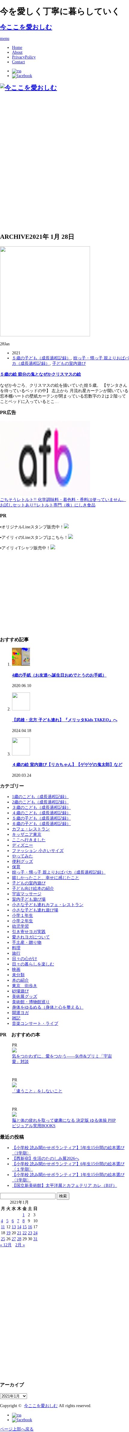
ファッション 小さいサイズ (38, 850)
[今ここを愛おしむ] (28, 87)
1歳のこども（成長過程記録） (40, 796)
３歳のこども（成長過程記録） (41, 807)
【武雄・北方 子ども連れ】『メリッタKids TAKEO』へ (64, 720)
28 (19, 1239)
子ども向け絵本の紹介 (33, 888)
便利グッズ (22, 861)
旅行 (16, 953)
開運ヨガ (20, 1012)
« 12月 (6, 1245)
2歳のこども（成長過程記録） (40, 802)
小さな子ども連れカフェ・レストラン (47, 904)
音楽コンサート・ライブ (35, 1023)
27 (14, 1239)
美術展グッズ (24, 996)
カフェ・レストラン (31, 829)
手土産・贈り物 (26, 942)
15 (24, 1227)
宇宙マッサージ (26, 894)
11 (3, 1227)
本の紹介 (20, 980)
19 (8, 1233)
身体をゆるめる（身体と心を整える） (47, 1007)
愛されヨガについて (31, 937)
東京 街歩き (24, 985)
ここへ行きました (29, 840)
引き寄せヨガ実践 (29, 931)
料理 (16, 948)
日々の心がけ (24, 958)
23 (30, 1233)
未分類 (18, 975)
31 (35, 1239)
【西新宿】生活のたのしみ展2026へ (45, 1158)
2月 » (20, 1245)
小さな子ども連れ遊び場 (35, 910)
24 (35, 1233)
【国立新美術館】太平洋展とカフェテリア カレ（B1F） (64, 1185)
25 (3, 1239)
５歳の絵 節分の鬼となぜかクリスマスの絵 (40, 374)
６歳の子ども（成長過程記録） (41, 823)
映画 (16, 969)
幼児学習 (20, 926)
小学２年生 (22, 921)
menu (4, 38)
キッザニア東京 (26, 834)
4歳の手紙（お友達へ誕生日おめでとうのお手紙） (59, 675)
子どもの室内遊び (69, 363)
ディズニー (22, 845)
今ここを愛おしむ (26, 27)
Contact (18, 62)
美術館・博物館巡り (31, 1002)
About (17, 52)
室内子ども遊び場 (29, 899)
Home (17, 47)
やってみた (22, 856)
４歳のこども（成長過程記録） (41, 813)
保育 (16, 867)
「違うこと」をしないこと (37, 1091)
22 (24, 1233)
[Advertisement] (64, 161)
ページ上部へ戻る (17, 1429)
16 (30, 1227)
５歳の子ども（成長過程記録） (41, 358)
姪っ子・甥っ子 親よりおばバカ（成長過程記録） (59, 872)
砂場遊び (20, 991)
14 (19, 1227)
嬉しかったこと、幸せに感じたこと (45, 877)
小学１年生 (22, 915)
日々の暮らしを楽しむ (33, 964)
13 (14, 1227)
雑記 (16, 1018)
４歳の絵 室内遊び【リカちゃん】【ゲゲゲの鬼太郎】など (67, 764)
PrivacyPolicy (24, 57)
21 (19, 1233)
